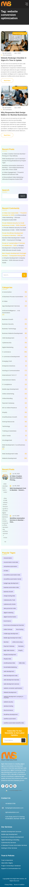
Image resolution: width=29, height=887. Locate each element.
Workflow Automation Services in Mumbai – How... (17, 520)
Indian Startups (8, 629)
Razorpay (21, 646)
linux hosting (19, 629)
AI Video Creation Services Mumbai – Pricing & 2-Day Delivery (14, 155)
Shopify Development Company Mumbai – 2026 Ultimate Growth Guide (13, 248)
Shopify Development (10, 654)
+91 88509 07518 (10, 803)
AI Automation (7, 292)
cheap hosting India (9, 596)
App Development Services (11, 306)
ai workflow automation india (12, 575)
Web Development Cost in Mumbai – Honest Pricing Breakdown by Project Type (14, 161)
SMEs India (22, 663)
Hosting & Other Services (9, 848)
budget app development (11, 583)
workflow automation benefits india (14, 723)
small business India (9, 663)
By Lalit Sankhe (7, 53)
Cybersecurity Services (8, 842)
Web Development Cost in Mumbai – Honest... (18, 489)
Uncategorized (7, 440)
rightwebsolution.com (12, 812)
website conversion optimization (13, 688)
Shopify (4, 412)
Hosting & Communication (11, 370)
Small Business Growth (9, 417)
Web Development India (10, 454)
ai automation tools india (11, 562)
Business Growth (7, 319)
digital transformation (10, 617)
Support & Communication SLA (11, 868)
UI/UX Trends (6, 436)
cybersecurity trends (9, 604)
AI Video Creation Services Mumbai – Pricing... (16, 478)
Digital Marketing (7, 347)
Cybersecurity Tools (9, 600)
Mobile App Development (10, 389)
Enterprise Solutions (8, 366)
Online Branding (7, 398)
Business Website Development (12, 333)
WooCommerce (8, 710)
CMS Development (8, 338)
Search (5, 190)
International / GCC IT (9, 375)
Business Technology (9, 329)
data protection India (10, 608)
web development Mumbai (11, 680)
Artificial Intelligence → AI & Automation (11, 312)
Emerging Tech (7, 361)
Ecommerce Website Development (12, 837)
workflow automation (10, 718)
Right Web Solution (9, 650)
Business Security (8, 324)
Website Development (19, 33)
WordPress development (11, 714)
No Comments (7, 55)
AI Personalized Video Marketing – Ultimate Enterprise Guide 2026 (13, 178)
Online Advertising (8, 394)
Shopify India (7, 659)
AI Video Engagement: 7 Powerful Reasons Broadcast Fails (13, 173)
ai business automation (10, 566)
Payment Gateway (8, 403)
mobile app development (11, 633)
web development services (11, 684)
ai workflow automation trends (12, 579)
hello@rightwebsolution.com (14, 808)
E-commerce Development (11, 357)
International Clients (9, 380)
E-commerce (6, 352)
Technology (6, 426)
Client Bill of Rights (7, 863)
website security (8, 702)
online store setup (17, 642)
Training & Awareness (9, 431)
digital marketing (8, 612)
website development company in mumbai (13, 697)
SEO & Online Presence (9, 408)
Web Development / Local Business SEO (13, 446)
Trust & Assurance (7, 860)
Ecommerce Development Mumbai (14, 625)
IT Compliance (7, 384)
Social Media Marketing (10, 667)
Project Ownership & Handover (11, 866)
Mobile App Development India (12, 638)
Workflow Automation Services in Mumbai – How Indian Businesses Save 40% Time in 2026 (13, 167)
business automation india (11, 587)
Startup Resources (8, 422)
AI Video (4, 301)
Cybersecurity (6, 343)
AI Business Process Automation (12, 297)
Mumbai (6, 642)
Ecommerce (7, 621)
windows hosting (8, 706)
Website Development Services (11, 832)
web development (9, 671)
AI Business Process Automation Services (14, 845)
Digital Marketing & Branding (10, 840)
